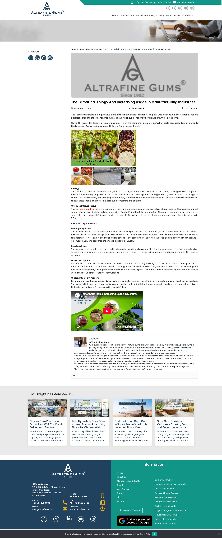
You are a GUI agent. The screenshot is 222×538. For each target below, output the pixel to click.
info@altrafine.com (42, 509)
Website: (74, 506)
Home (115, 15)
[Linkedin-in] (180, 8)
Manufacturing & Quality (152, 15)
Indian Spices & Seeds (165, 519)
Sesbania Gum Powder (165, 497)
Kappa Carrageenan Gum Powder (171, 510)
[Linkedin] (74, 375)
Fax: (71, 500)
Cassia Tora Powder (164, 488)
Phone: (35, 500)
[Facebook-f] (168, 8)
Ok (155, 534)
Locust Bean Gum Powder (167, 514)
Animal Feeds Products (166, 523)
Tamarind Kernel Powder (90, 49)
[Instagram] (192, 8)
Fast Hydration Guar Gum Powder (171, 484)
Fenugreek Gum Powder (166, 501)
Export (169, 15)
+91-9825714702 (78, 496)
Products (135, 15)
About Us (124, 15)
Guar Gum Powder (163, 479)
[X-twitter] (174, 8)
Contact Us (187, 15)
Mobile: (73, 493)
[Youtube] (186, 8)
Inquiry (177, 15)
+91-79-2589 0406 (79, 502)
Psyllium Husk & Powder (166, 506)
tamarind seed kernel (87, 209)
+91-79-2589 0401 (41, 502)
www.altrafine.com (80, 509)
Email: (35, 506)
